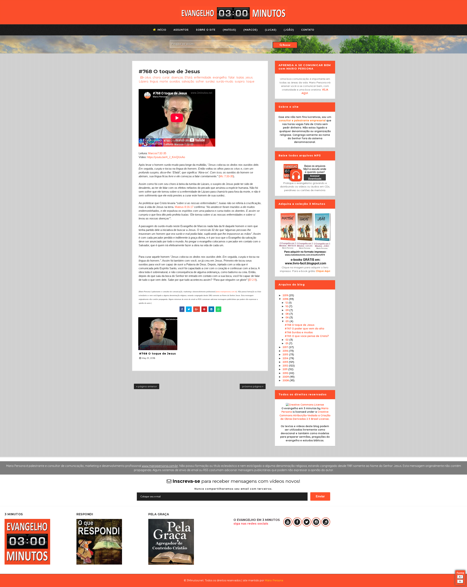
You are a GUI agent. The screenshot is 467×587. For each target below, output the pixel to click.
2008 (286, 380)
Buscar (286, 45)
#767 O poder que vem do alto (304, 328)
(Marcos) (250, 29)
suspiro (240, 81)
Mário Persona (274, 580)
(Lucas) (270, 29)
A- (460, 581)
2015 (286, 354)
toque (250, 81)
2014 (286, 358)
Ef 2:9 (252, 279)
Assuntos (181, 29)
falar (231, 77)
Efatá (188, 77)
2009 (286, 376)
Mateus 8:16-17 (184, 206)
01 (287, 343)
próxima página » (252, 386)
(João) (289, 29)
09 (287, 310)
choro (157, 77)
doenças (177, 77)
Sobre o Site (205, 29)
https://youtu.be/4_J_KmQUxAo (166, 157)
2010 (286, 373)
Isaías (240, 77)
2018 (286, 299)
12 (287, 302)
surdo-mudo (224, 81)
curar (166, 77)
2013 (286, 362)
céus (148, 77)
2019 (286, 295)
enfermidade (202, 77)
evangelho (220, 77)
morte (164, 81)
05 (287, 321)
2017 (286, 347)
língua (154, 81)
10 (287, 306)
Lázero (143, 81)
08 (287, 313)
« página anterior (146, 386)
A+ (460, 577)
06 (287, 317)
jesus (249, 77)
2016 (286, 350)
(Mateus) (229, 29)
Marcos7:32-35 (157, 153)
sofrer (200, 81)
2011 (285, 369)
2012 (286, 365)
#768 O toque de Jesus (157, 353)
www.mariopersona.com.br (226, 292)
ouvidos (174, 81)
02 (287, 339)
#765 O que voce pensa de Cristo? (307, 336)
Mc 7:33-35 (226, 176)
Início (161, 29)
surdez (210, 81)
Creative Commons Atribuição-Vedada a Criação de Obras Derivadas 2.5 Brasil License (304, 415)
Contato (307, 29)
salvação (188, 81)
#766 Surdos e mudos (299, 332)
